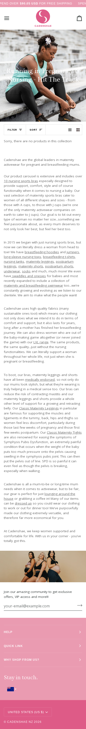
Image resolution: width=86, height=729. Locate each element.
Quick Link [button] (13, 645)
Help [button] (8, 631)
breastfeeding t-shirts (59, 257)
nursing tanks (14, 261)
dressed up (23, 503)
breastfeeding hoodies (42, 252)
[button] (43, 689)
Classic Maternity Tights (64, 432)
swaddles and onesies (28, 276)
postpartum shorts (59, 266)
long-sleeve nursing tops (22, 257)
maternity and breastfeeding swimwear (33, 286)
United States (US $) (26, 712)
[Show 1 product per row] (70, 130)
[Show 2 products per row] (78, 130)
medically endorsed (40, 379)
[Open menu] (11, 18)
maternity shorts (30, 266)
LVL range (40, 342)
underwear (12, 271)
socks (26, 271)
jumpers (73, 252)
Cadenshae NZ (20, 721)
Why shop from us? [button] (21, 659)
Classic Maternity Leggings (39, 408)
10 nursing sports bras (21, 181)
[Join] (78, 605)
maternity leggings (40, 261)
